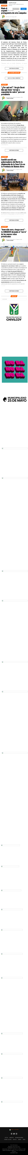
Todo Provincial (10, 98)
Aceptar (23, 9)
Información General (19, 1137)
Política (6, 1137)
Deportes (15, 1139)
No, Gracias (16, 9)
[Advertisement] (14, 339)
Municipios (11, 1137)
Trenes (24, 1139)
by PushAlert (11, 10)
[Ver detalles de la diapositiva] (15, 370)
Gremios (19, 1139)
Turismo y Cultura (7, 1139)
